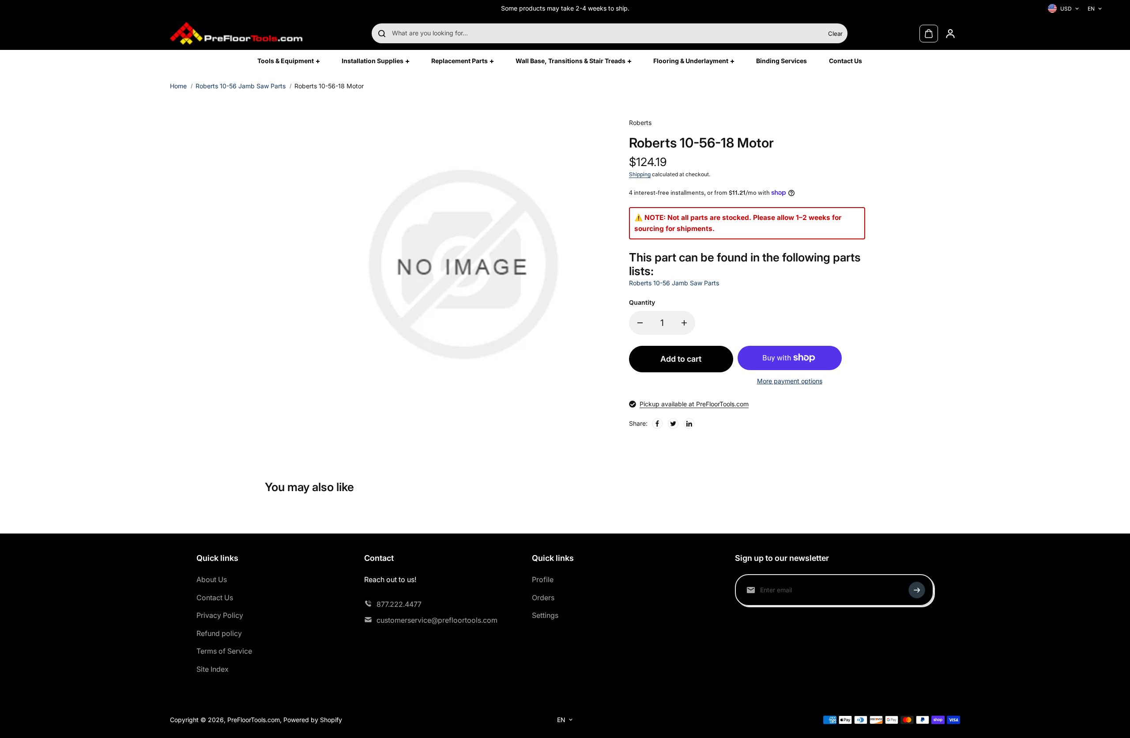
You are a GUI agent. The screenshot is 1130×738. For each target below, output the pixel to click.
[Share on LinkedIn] (689, 423)
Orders (543, 597)
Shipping (640, 174)
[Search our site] (382, 33)
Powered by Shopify (312, 719)
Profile (543, 579)
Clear (835, 33)
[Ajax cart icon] (928, 33)
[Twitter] (673, 423)
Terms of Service (224, 651)
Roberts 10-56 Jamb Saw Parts (241, 86)
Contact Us (214, 597)
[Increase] (684, 323)
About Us (211, 579)
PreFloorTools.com (253, 719)
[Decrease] (640, 323)
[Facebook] (657, 423)
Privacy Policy (219, 615)
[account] (950, 33)
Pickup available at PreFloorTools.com (694, 404)
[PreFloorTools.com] (236, 33)
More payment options (789, 381)
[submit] (916, 590)
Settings (545, 615)
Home (178, 86)
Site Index (212, 669)
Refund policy (219, 633)
